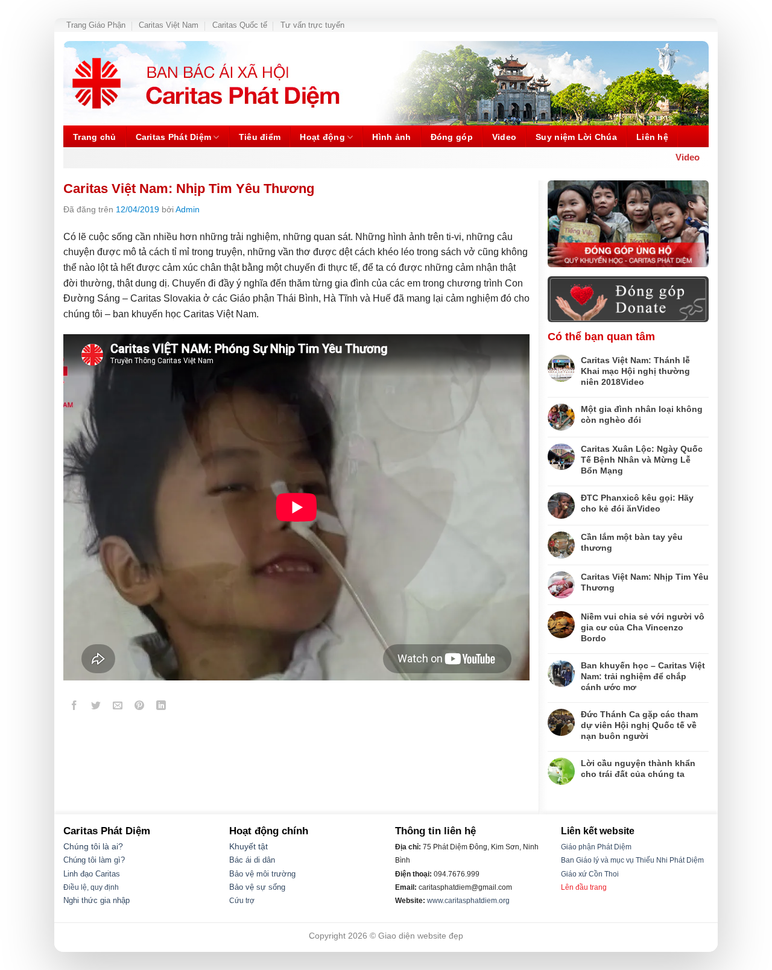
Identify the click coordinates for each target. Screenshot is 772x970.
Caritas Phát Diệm (174, 137)
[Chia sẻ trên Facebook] (74, 708)
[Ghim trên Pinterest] (140, 708)
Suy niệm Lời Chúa (576, 137)
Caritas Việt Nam (168, 25)
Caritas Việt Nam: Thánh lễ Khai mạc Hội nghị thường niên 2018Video (635, 371)
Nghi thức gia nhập (96, 900)
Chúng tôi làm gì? (94, 860)
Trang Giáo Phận (95, 25)
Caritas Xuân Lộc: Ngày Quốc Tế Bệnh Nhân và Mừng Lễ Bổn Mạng (642, 459)
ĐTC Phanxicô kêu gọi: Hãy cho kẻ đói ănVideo (637, 503)
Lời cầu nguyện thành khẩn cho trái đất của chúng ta (638, 768)
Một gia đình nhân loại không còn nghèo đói (642, 414)
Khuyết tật (248, 846)
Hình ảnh (391, 137)
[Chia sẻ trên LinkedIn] (161, 708)
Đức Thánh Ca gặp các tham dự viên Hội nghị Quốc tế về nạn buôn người (639, 725)
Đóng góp (452, 137)
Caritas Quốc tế (239, 25)
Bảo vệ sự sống (257, 887)
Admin (188, 209)
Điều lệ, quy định (91, 887)
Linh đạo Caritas (91, 874)
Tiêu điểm (260, 137)
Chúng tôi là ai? (93, 846)
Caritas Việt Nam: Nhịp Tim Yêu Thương (645, 582)
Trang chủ (94, 137)
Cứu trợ (242, 900)
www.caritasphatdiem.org (468, 900)
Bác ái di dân (252, 860)
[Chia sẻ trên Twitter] (96, 708)
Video (504, 137)
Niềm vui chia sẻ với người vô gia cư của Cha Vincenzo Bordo (642, 627)
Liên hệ (652, 137)
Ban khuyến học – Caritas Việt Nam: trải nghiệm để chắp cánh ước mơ (643, 676)
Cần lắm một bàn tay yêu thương (632, 542)
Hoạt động (322, 137)
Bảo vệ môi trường (262, 874)
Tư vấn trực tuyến (312, 25)
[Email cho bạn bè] (118, 708)
